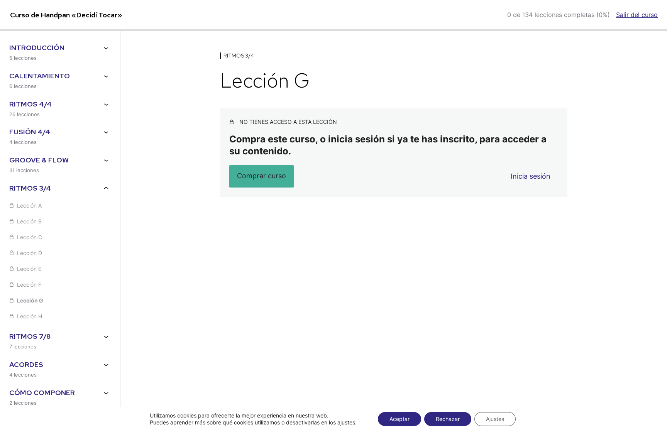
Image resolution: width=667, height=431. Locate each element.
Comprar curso (261, 176)
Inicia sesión (530, 176)
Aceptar (399, 419)
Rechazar (448, 419)
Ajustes (495, 419)
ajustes (346, 422)
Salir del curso (637, 15)
